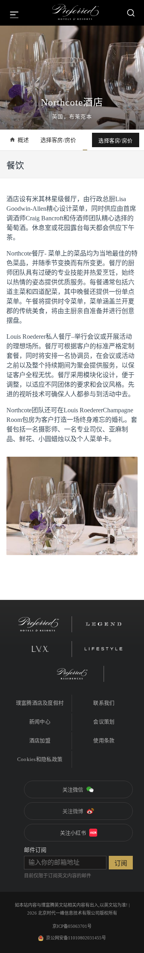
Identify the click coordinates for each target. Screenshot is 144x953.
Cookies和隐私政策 (39, 759)
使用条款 (103, 740)
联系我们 (103, 703)
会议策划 (103, 722)
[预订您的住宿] (131, 13)
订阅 (120, 863)
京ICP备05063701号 (72, 926)
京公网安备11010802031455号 (76, 937)
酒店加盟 (39, 740)
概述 (23, 140)
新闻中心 (39, 722)
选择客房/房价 (58, 140)
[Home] (75, 13)
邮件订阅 (35, 850)
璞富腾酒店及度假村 (40, 703)
